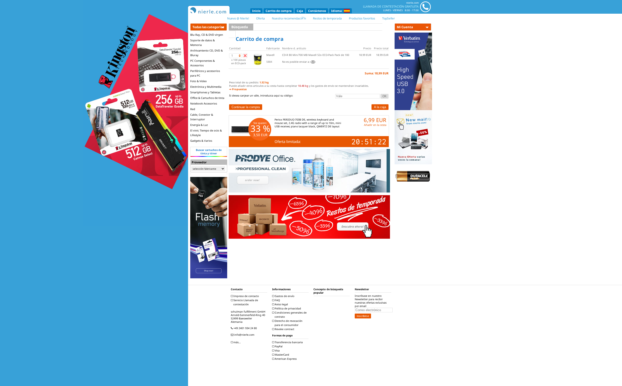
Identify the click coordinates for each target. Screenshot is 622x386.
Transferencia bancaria (288, 342)
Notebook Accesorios (203, 103)
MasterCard (281, 354)
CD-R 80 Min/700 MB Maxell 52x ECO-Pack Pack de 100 (315, 55)
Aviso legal (281, 304)
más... (237, 342)
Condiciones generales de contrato (290, 314)
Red (192, 109)
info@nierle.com (243, 334)
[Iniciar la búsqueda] (232, 34)
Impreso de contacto (246, 296)
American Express (285, 358)
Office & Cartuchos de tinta (207, 98)
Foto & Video (198, 81)
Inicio (256, 11)
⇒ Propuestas (238, 89)
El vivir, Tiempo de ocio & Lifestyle (206, 133)
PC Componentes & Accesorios (202, 63)
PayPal (278, 346)
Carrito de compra (279, 11)
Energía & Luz (199, 125)
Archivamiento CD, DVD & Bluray (206, 53)
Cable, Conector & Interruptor (201, 117)
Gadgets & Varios (201, 140)
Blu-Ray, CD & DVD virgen (206, 34)
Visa (277, 350)
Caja (300, 11)
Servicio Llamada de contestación (245, 302)
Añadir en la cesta (375, 125)
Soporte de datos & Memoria (202, 42)
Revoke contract (284, 329)
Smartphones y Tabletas (205, 92)
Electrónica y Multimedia (205, 86)
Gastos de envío (284, 296)
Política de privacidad (287, 308)
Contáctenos (317, 11)
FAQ (277, 300)
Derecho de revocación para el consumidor (288, 323)
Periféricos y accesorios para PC (205, 73)
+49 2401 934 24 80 (245, 328)
